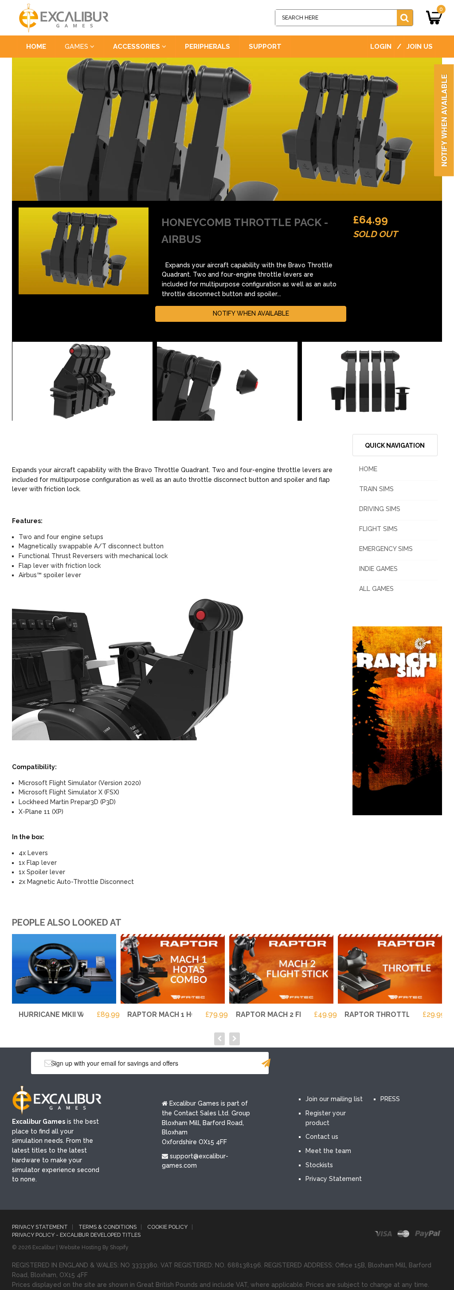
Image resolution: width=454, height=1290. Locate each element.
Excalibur (43, 1247)
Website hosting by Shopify (94, 1247)
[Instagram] (388, 1063)
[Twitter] (335, 1063)
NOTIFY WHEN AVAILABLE (251, 313)
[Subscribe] (266, 1063)
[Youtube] (362, 1063)
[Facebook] (309, 1063)
